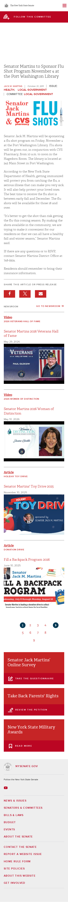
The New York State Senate (22, 6)
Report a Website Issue (23, 854)
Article (9, 472)
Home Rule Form (17, 861)
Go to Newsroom (48, 306)
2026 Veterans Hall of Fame (22, 321)
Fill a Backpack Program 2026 (27, 559)
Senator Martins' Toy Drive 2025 (29, 486)
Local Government (32, 89)
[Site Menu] (64, 5)
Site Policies (14, 868)
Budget (10, 822)
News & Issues (15, 800)
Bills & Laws (14, 815)
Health (9, 89)
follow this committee (32, 17)
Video (8, 317)
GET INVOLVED (14, 883)
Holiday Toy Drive (16, 476)
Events (9, 829)
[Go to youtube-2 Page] (6, 788)
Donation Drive (14, 550)
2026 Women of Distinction (21, 399)
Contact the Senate (20, 847)
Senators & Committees (23, 808)
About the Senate (18, 836)
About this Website (20, 876)
